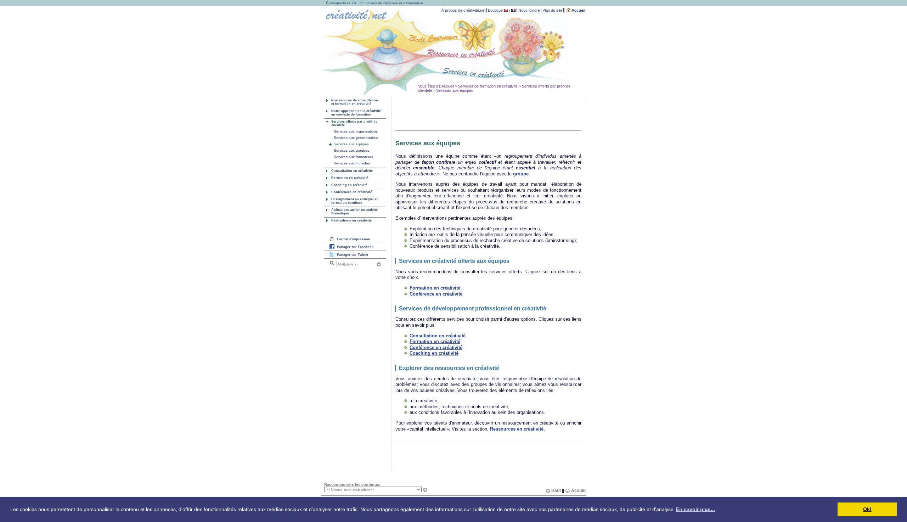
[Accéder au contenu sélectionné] (425, 489)
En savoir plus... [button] (695, 509)
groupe (521, 173)
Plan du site (552, 10)
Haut (556, 490)
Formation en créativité (349, 178)
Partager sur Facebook (355, 247)
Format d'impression (353, 239)
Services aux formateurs (353, 157)
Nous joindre (529, 10)
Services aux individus (352, 163)
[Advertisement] (482, 116)
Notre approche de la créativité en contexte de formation (356, 112)
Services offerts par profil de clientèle (354, 123)
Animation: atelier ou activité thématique (354, 211)
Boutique (495, 10)
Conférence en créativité (436, 294)
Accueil (577, 10)
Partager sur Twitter (352, 255)
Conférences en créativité (351, 192)
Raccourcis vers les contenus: (352, 484)
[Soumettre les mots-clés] (378, 264)
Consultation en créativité (352, 171)
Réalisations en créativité (351, 220)
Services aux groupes (351, 150)
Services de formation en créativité (488, 86)
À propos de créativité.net (463, 10)
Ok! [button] (867, 509)
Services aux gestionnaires (356, 138)
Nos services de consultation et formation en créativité (354, 102)
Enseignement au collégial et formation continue (354, 200)
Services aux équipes (351, 144)
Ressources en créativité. (517, 429)
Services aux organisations (356, 131)
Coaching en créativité (349, 185)
